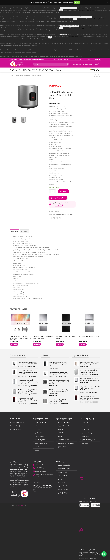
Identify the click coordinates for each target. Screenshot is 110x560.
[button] (59, 198)
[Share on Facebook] (50, 218)
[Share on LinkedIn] (62, 218)
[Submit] (67, 64)
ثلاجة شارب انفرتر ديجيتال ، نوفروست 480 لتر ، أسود (66, 337)
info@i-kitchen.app (40, 471)
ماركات (60, 59)
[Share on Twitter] (53, 218)
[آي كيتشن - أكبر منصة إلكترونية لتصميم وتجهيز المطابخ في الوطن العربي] (18, 64)
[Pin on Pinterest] (59, 218)
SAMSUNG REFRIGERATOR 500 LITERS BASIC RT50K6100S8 (43, 337)
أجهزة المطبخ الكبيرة (31, 70)
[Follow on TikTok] (40, 486)
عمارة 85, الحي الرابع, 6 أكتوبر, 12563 (44, 475)
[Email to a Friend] (56, 218)
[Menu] (31, 64)
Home (11, 75)
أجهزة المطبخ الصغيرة (47, 70)
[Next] (99, 330)
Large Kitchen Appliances (23, 75)
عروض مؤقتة (95, 70)
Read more (14, 344)
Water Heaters (36, 75)
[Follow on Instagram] (96, 59)
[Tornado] (55, 85)
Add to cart (63, 191)
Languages (87, 59)
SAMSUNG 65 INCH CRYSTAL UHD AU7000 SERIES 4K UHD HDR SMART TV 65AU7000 (20, 338)
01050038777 (40, 464)
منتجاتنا (55, 59)
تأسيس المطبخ (16, 70)
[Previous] (10, 330)
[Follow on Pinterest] (47, 486)
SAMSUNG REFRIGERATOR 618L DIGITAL (89, 336)
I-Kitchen (20, 505)
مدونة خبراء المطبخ (67, 59)
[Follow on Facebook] (94, 59)
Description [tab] (14, 231)
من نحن (74, 59)
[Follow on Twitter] (97, 59)
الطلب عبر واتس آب (59, 198)
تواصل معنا (80, 59)
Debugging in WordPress (86, 10)
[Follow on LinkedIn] (50, 486)
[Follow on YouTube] (99, 59)
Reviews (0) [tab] (24, 231)
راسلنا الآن (77, 2)
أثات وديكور (61, 70)
